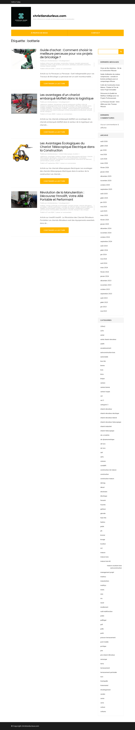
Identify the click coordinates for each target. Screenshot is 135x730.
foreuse (71, 63)
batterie (42, 63)
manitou (103, 577)
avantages (51, 156)
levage (102, 539)
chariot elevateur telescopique (110, 422)
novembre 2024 (105, 233)
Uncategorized (64, 61)
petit (102, 633)
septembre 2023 (106, 294)
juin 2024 (103, 254)
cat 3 (102, 400)
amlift (102, 344)
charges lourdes (73, 205)
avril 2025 (103, 211)
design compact (81, 207)
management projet (107, 572)
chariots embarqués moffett (71, 104)
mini (101, 594)
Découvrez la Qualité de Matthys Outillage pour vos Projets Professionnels (109, 95)
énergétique (60, 159)
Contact (95, 33)
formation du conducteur (60, 107)
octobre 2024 (105, 237)
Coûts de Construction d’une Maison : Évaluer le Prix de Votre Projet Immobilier (110, 87)
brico (102, 374)
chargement (58, 104)
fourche (103, 505)
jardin (102, 526)
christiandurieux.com (49, 16)
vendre (102, 694)
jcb (101, 531)
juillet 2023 (104, 302)
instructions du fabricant (84, 159)
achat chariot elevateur (108, 339)
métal (49, 65)
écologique (82, 158)
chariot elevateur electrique (109, 413)
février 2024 (104, 272)
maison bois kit (105, 561)
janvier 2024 (104, 276)
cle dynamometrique (107, 439)
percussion (65, 65)
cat (101, 396)
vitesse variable (51, 66)
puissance (87, 65)
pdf (101, 624)
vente (102, 698)
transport (48, 111)
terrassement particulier (108, 672)
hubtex (102, 522)
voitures (103, 711)
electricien (103, 492)
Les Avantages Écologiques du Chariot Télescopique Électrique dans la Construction (67, 147)
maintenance (79, 208)
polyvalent (80, 65)
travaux (42, 66)
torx (101, 677)
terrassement (105, 668)
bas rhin (103, 361)
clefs (102, 457)
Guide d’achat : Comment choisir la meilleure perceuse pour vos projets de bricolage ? (66, 53)
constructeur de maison (108, 470)
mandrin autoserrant (81, 63)
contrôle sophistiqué (54, 207)
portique (103, 646)
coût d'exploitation (72, 158)
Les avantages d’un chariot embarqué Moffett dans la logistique (66, 97)
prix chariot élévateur (107, 655)
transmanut (104, 685)
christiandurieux (52, 61)
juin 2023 (103, 307)
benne (102, 365)
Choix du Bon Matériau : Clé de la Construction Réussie (110, 69)
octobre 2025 (105, 185)
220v (102, 331)
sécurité (89, 110)
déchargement (52, 106)
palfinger (103, 620)
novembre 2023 (105, 285)
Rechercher (121, 51)
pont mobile (104, 642)
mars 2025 (104, 215)
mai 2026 (103, 154)
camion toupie (105, 392)
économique (44, 159)
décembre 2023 (105, 281)
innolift (65, 208)
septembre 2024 (106, 241)
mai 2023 (103, 311)
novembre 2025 (105, 180)
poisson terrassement (108, 637)
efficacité (78, 106)
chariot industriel (106, 426)
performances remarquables (49, 210)
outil (53, 65)
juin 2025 (103, 202)
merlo (102, 590)
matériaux (43, 65)
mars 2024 (104, 267)
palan (102, 616)
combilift (103, 465)
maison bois (104, 557)
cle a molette (104, 435)
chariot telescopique (65, 154)
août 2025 (104, 194)
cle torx (102, 448)
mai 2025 (103, 207)
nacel (102, 603)
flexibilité (49, 107)
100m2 (102, 326)
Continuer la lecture (54, 84)
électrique (103, 496)
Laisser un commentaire (64, 68)
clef (101, 452)
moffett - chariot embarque (71, 109)
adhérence (43, 104)
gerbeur (103, 509)
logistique (49, 109)
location (75, 154)
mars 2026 (104, 163)
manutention (57, 109)
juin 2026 (103, 150)
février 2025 (104, 220)
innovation (71, 208)
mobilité (86, 208)
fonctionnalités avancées (54, 208)
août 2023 (104, 298)
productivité (82, 110)
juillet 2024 (104, 250)
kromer (102, 535)
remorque (103, 659)
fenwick (103, 500)
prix (101, 651)
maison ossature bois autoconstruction (114, 567)
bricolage (57, 63)
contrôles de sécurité (68, 207)
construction (65, 63)
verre (102, 703)
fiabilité (42, 208)
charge (63, 156)
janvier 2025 (104, 224)
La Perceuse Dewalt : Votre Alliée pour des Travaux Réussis (109, 104)
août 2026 (104, 141)
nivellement (104, 607)
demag (102, 483)
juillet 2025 (104, 198)
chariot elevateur (106, 409)
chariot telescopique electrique (77, 156)
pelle (102, 629)
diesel (102, 487)
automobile (104, 357)
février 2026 (104, 167)
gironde (103, 513)
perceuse (58, 65)
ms (101, 598)
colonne (103, 461)
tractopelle (104, 681)
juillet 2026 (104, 146)
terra (102, 664)
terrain (42, 111)
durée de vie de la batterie (66, 106)
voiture (102, 707)
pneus (52, 161)
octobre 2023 (105, 289)
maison (102, 552)
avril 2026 (103, 159)
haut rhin (103, 518)
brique (102, 378)
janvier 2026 (104, 172)
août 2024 (104, 246)
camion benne (105, 387)
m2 (101, 548)
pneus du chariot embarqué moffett (57, 110)
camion (102, 383)
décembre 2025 (105, 176)
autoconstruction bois (107, 352)
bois (52, 63)
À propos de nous (39, 33)
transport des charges (81, 210)
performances (45, 161)
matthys (103, 585)
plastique (73, 65)
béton (48, 63)
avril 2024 (103, 263)
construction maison (107, 479)
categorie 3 (104, 405)
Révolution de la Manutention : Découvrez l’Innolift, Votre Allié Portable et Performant (62, 196)
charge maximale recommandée (56, 205)
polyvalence (74, 110)
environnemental (69, 159)
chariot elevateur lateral (108, 418)
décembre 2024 (105, 228)
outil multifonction (106, 611)
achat (102, 335)
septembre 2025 (106, 189)
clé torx (102, 444)
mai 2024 (103, 259)
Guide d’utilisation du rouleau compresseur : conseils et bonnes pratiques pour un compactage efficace (110, 77)
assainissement (105, 348)
